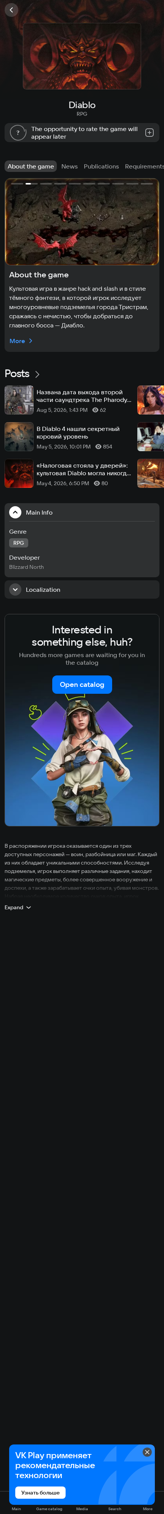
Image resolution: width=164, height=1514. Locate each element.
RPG (82, 114)
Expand (14, 907)
